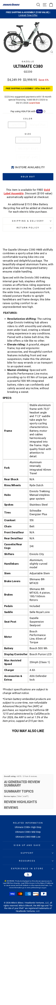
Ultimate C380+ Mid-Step (28, 832)
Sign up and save (27, 845)
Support (27, 853)
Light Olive (17, 124)
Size (28, 134)
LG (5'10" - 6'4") (28, 157)
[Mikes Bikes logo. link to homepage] (11, 4)
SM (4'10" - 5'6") (28, 140)
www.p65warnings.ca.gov (36, 887)
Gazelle (28, 61)
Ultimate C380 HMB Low (28, 837)
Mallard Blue (38, 124)
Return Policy (28, 227)
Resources (27, 861)
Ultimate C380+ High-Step (28, 827)
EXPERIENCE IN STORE (27, 868)
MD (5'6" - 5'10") (28, 148)
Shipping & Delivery (28, 221)
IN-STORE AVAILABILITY (30, 167)
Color (28, 118)
